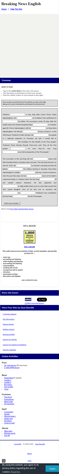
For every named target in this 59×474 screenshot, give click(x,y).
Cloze (6, 389)
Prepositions (9, 399)
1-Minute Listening (9, 314)
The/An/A (8, 397)
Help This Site (16, 9)
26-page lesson (10, 365)
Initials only (8, 419)
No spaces (8, 385)
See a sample (29, 247)
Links (29, 461)
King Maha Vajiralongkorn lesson (22, 209)
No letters (8, 421)
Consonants (8, 412)
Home (4, 9)
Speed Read (8, 378)
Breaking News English (21, 4)
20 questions (9, 404)
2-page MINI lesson (11, 368)
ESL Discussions (8, 319)
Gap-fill (7, 436)
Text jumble (8, 387)
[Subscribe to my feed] (34, 303)
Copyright (17, 444)
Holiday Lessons (8, 329)
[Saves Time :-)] (29, 237)
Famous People (8, 324)
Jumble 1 (7, 380)
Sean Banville (40, 444)
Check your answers (11, 203)
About (29, 453)
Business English (9, 334)
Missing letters (10, 416)
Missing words (9, 433)
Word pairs (8, 431)
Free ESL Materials (9, 350)
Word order (8, 402)
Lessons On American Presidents (14, 345)
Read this (15, 472)
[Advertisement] (29, 44)
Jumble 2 (7, 382)
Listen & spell (9, 423)
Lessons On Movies (10, 339)
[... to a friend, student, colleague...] (28, 299)
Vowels (7, 414)
